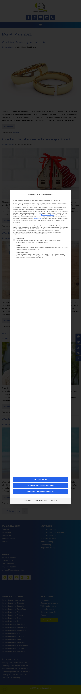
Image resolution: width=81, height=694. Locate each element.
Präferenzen (27, 500)
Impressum (54, 500)
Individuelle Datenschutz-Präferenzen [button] (40, 491)
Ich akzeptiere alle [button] (40, 479)
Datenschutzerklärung (47, 215)
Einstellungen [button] (37, 218)
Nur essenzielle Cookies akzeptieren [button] (41, 485)
